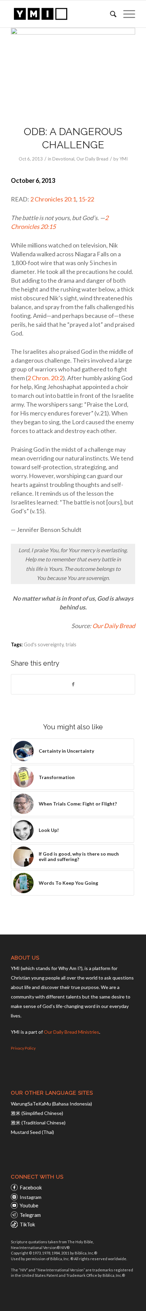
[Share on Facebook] (73, 684)
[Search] (109, 13)
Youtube (29, 1205)
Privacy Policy (23, 1048)
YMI (124, 159)
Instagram (30, 1197)
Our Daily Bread (92, 159)
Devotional (63, 159)
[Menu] (125, 13)
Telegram (30, 1215)
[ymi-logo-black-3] (60, 13)
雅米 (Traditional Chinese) (38, 1122)
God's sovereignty (43, 644)
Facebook (31, 1187)
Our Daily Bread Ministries (71, 1032)
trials (71, 644)
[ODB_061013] (73, 72)
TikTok (27, 1224)
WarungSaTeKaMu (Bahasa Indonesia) (51, 1103)
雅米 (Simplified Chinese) (37, 1113)
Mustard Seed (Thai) (32, 1132)
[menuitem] (109, 13)
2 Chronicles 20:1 (53, 199)
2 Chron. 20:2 (45, 378)
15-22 (86, 199)
